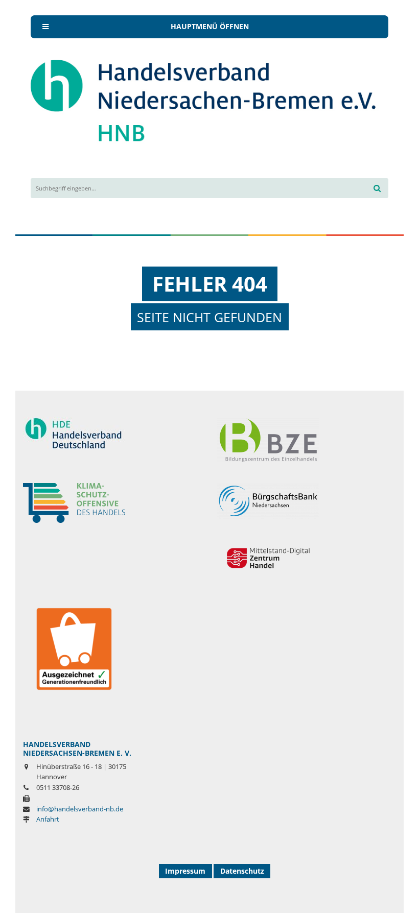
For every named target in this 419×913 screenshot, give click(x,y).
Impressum (185, 871)
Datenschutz (242, 871)
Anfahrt (47, 819)
